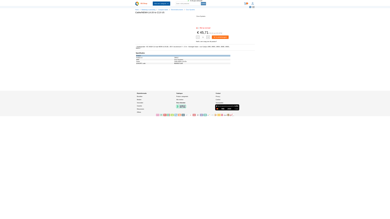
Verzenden (140, 103)
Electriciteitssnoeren (177, 9)
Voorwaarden (219, 103)
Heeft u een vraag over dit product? (206, 41)
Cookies (218, 99)
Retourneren (140, 109)
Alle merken (179, 99)
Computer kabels (163, 9)
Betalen (139, 99)
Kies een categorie (160, 3)
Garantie (139, 106)
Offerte (139, 112)
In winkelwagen (221, 37)
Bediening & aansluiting (148, 9)
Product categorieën (182, 96)
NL (250, 7)
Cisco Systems (190, 9)
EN (253, 7)
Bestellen (139, 96)
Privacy (218, 96)
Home (137, 9)
